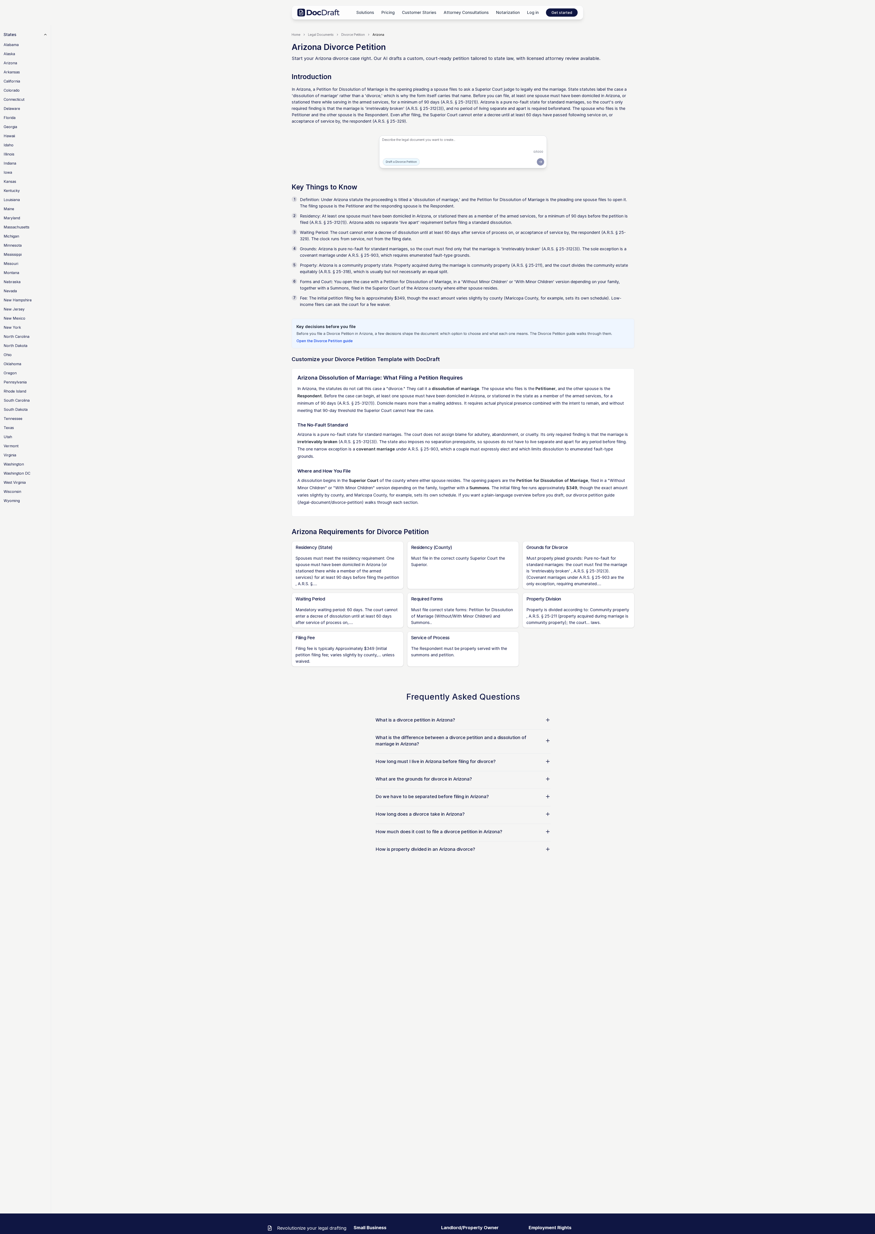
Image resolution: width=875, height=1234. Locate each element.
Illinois (9, 154)
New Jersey (14, 309)
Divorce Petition (353, 34)
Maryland (12, 218)
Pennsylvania (15, 382)
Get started (561, 12)
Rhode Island (15, 391)
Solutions (365, 12)
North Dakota (15, 345)
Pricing (388, 12)
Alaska (9, 54)
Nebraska (12, 281)
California (12, 81)
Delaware (12, 108)
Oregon (10, 373)
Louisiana (12, 199)
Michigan (11, 236)
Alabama (11, 44)
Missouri (11, 263)
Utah (8, 437)
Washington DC (17, 473)
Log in (533, 12)
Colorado (12, 90)
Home (296, 34)
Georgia (10, 126)
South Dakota (16, 409)
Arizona (10, 63)
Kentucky (12, 190)
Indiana (10, 163)
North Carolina (16, 336)
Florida (9, 117)
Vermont (11, 446)
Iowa (8, 172)
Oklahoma (12, 364)
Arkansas (12, 72)
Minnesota (13, 245)
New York (12, 327)
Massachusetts (16, 227)
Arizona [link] (378, 34)
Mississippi (13, 254)
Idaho (8, 145)
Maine (9, 209)
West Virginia (15, 482)
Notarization (508, 12)
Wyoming (12, 500)
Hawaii (9, 136)
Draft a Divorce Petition (401, 161)
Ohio (8, 354)
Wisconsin (12, 491)
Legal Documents (321, 34)
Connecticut (14, 99)
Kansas (10, 181)
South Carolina (17, 400)
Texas (9, 427)
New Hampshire (18, 300)
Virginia (10, 455)
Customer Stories (419, 12)
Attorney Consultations (466, 12)
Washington (14, 464)
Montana (11, 272)
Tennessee (13, 418)
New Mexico (14, 318)
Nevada (10, 291)
